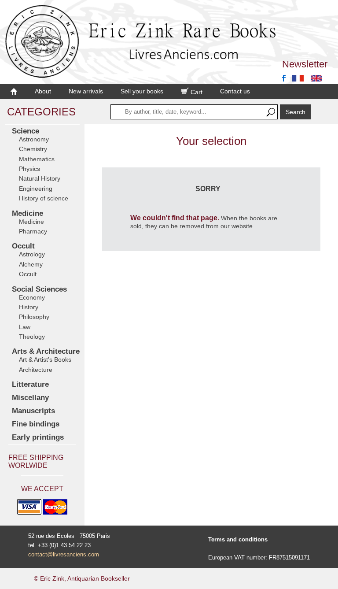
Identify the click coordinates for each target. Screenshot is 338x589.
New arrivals (86, 91)
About (43, 91)
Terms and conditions (238, 539)
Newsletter (304, 64)
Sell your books (142, 91)
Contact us (235, 91)
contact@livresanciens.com (63, 554)
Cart (195, 92)
